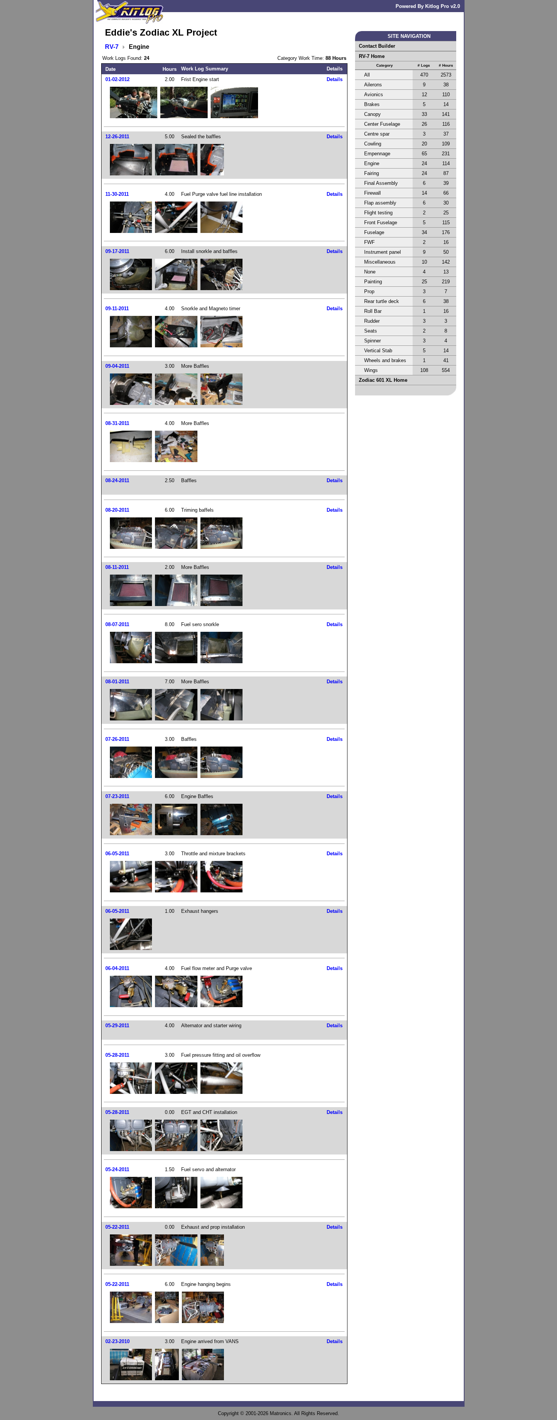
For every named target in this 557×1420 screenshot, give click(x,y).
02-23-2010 (117, 1341)
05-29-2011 (117, 1025)
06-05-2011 (117, 853)
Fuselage (374, 232)
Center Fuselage (382, 124)
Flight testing (378, 213)
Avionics (373, 94)
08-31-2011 (117, 423)
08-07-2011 (117, 624)
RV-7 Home (372, 56)
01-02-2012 (117, 79)
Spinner (372, 341)
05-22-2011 (117, 1227)
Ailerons (373, 84)
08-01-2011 (117, 681)
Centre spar (377, 134)
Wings (371, 370)
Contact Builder (377, 46)
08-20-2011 (117, 510)
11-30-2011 (117, 194)
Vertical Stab (378, 350)
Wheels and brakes (385, 360)
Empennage (377, 153)
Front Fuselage (380, 222)
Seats (370, 331)
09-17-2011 (117, 251)
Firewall (372, 193)
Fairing (371, 173)
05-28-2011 (117, 1055)
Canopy (372, 114)
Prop (369, 291)
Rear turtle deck (381, 301)
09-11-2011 (117, 308)
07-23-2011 (117, 796)
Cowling (372, 144)
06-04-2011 (117, 968)
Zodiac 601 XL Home (383, 380)
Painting (373, 281)
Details (335, 79)
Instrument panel (382, 252)
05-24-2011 (117, 1169)
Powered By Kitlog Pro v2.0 (428, 6)
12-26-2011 (117, 136)
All (367, 75)
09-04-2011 (117, 366)
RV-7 (112, 47)
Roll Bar (373, 311)
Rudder (372, 321)
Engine (371, 163)
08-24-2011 (117, 480)
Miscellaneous (380, 262)
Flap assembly (380, 203)
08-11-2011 (117, 567)
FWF (369, 242)
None (370, 272)
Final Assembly (381, 183)
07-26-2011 (117, 739)
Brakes (372, 104)
